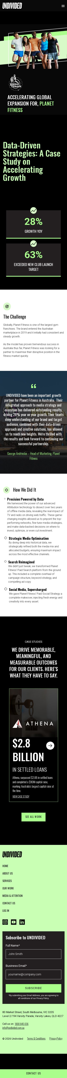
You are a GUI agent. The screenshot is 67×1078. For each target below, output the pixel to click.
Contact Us (33, 1073)
